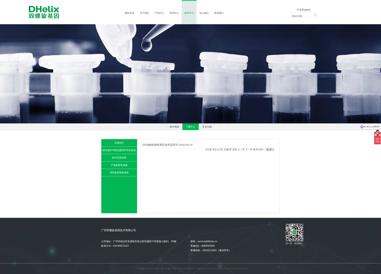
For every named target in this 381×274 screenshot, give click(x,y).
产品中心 (159, 13)
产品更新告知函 (119, 165)
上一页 (241, 149)
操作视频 (174, 126)
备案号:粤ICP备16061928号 (180, 268)
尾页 (255, 149)
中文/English (303, 9)
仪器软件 (119, 143)
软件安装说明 (119, 157)
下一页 (249, 149)
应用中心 (174, 13)
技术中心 (189, 13)
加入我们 (204, 13)
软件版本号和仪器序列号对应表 (119, 150)
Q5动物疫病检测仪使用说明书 (160, 144)
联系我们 (219, 13)
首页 (234, 149)
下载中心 (190, 126)
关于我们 (144, 13)
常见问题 (207, 126)
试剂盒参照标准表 (119, 172)
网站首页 (129, 13)
